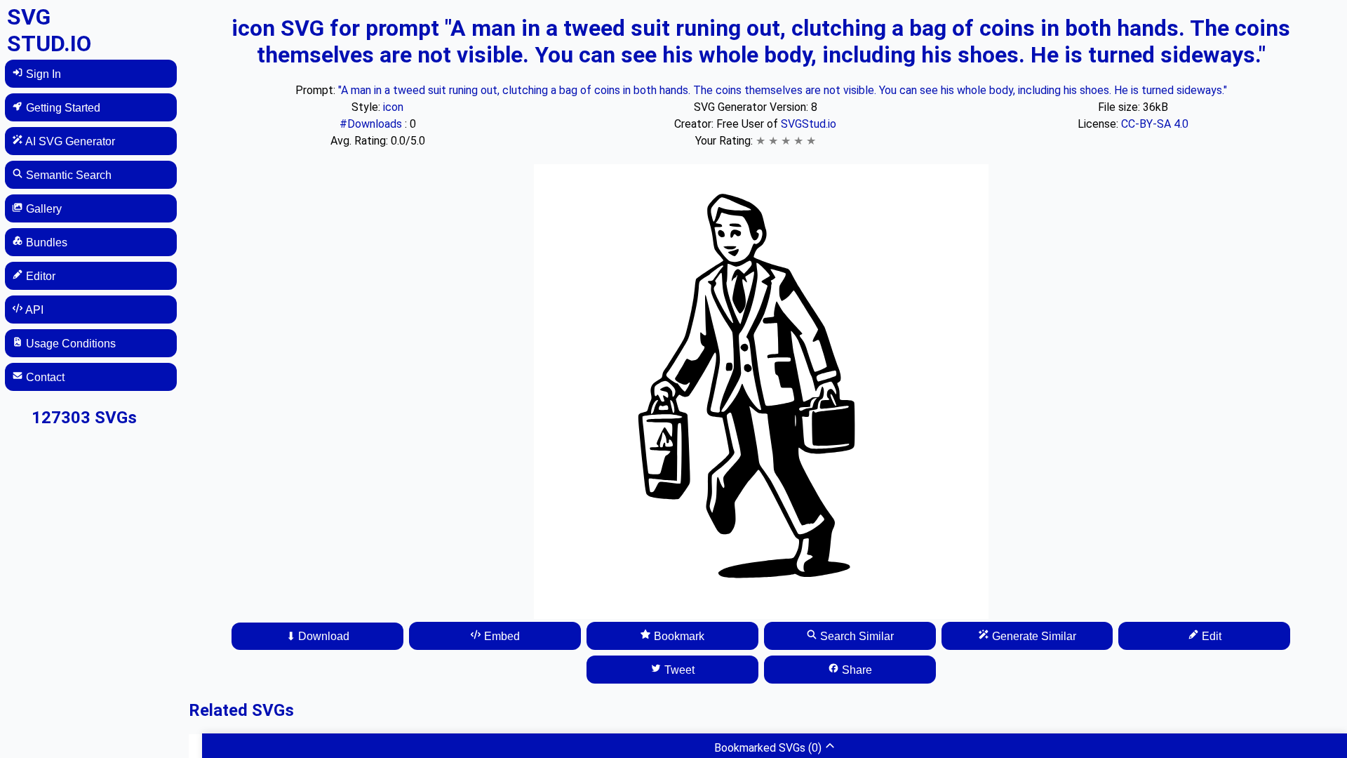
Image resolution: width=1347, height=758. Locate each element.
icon (393, 107)
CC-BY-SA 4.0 (1154, 124)
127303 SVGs (84, 417)
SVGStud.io (808, 124)
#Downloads (372, 124)
